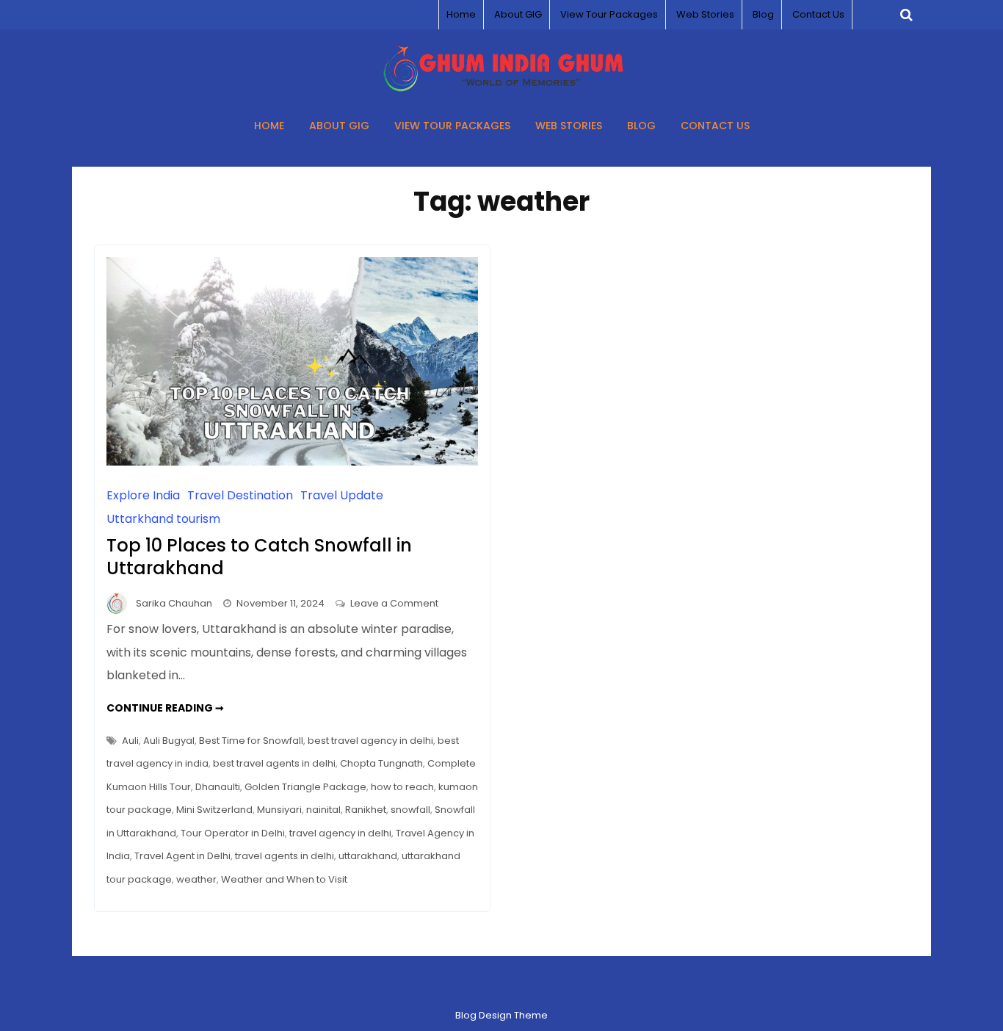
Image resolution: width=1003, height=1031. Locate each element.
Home (461, 14)
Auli (130, 741)
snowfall (410, 810)
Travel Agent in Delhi (182, 856)
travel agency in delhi (340, 833)
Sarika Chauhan (174, 603)
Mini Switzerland (214, 810)
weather (196, 879)
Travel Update (341, 495)
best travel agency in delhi (370, 741)
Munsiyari (279, 810)
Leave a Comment (394, 603)
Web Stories (705, 14)
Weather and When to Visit (284, 879)
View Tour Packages (609, 14)
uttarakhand (367, 856)
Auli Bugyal (169, 741)
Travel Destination (240, 495)
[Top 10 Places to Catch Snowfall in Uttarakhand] (292, 461)
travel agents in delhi (284, 856)
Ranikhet (365, 810)
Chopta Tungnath (381, 763)
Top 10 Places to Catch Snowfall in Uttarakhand (259, 556)
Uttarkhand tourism (163, 518)
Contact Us (818, 14)
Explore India (143, 495)
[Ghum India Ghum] (501, 87)
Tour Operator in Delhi (233, 833)
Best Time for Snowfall (251, 741)
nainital (323, 810)
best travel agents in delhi (274, 763)
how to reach (402, 787)
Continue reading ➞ (165, 708)
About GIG (518, 14)
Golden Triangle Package (305, 787)
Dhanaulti (217, 787)
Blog (763, 14)
